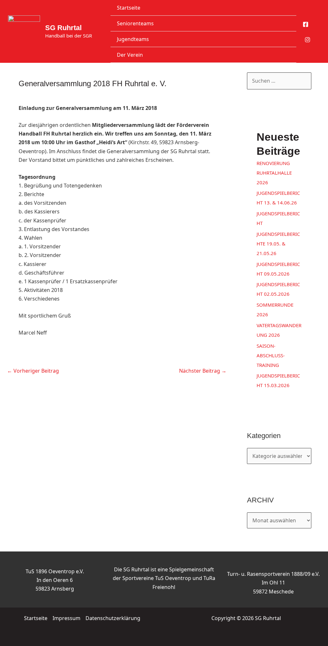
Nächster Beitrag (202, 370)
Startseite (128, 7)
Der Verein (130, 54)
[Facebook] (305, 24)
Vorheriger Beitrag (33, 370)
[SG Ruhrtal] (24, 31)
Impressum (66, 618)
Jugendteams (133, 39)
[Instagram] (307, 40)
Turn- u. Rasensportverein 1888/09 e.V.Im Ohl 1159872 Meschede (273, 582)
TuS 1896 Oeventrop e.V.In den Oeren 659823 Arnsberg (55, 580)
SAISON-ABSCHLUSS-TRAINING (271, 355)
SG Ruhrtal (63, 28)
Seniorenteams (135, 23)
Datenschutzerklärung (113, 618)
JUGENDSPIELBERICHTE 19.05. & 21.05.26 (278, 243)
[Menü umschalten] (283, 23)
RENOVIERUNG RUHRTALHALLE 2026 (274, 173)
